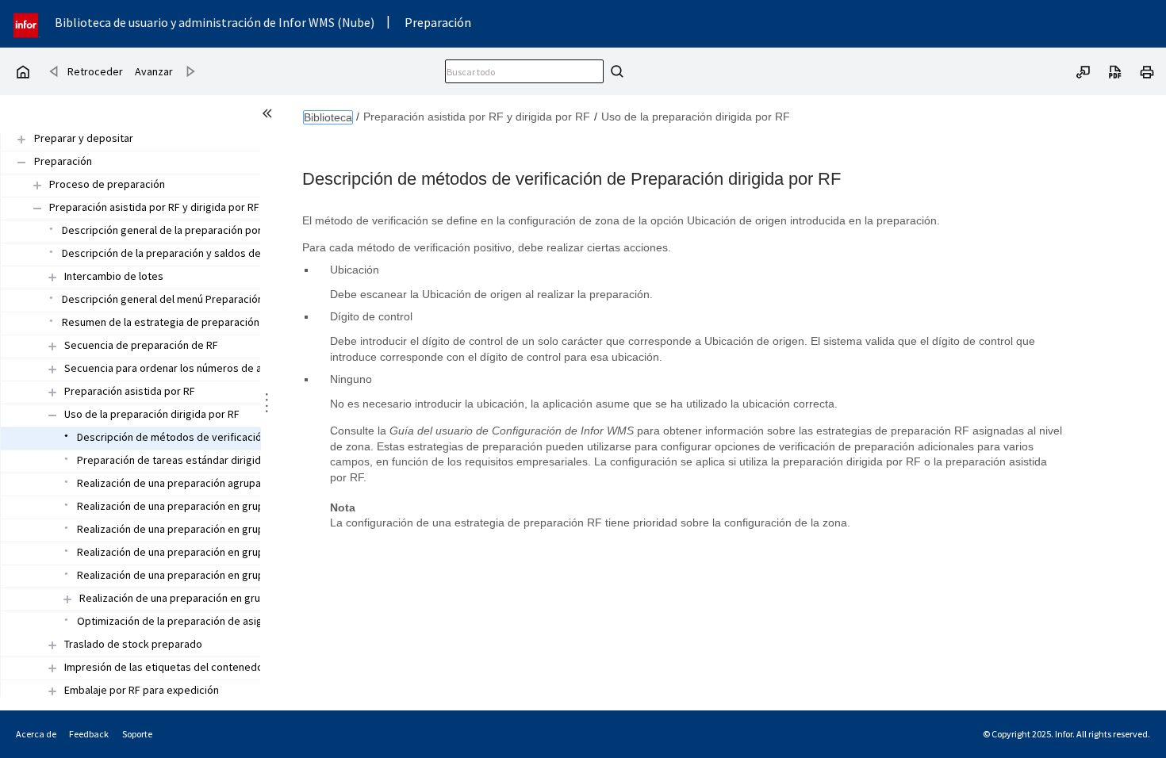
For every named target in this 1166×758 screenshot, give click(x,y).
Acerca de (36, 734)
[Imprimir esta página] (1146, 70)
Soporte (137, 734)
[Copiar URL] (1083, 70)
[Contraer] (37, 208)
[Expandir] (37, 185)
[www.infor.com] (27, 23)
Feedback (89, 734)
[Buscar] (614, 71)
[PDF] (1115, 70)
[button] (83, 138)
